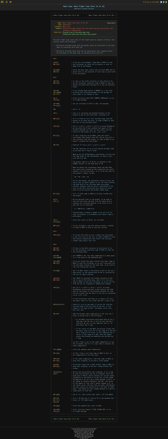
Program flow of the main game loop (76, 32)
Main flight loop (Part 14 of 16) (66, 15)
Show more (111, 23)
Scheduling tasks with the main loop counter (80, 34)
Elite (151, 2)
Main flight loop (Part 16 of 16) (101, 15)
